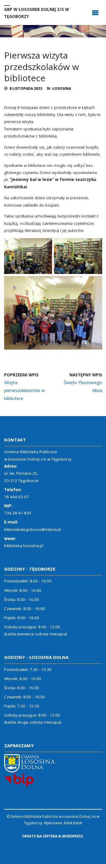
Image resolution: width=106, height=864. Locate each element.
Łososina (61, 88)
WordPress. (73, 836)
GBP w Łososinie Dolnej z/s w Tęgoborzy (36, 12)
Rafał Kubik (73, 822)
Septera (49, 836)
